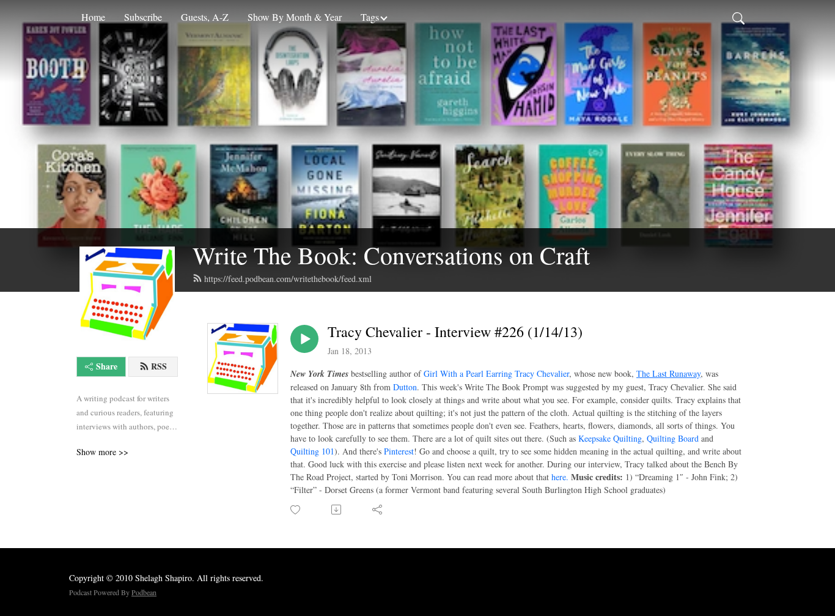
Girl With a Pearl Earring (468, 373)
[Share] (378, 509)
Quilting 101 (312, 451)
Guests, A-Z (205, 16)
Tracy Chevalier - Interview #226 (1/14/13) (455, 332)
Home (93, 16)
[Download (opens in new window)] (337, 509)
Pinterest (399, 451)
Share (106, 366)
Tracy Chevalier (542, 373)
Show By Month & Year (295, 16)
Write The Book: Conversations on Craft (391, 255)
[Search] (738, 17)
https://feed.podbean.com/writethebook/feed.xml (288, 278)
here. (559, 477)
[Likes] (296, 509)
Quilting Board (673, 438)
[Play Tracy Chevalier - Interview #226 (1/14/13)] (304, 339)
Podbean (143, 592)
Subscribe (143, 16)
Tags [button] (370, 16)
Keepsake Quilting (610, 438)
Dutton (405, 387)
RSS (159, 366)
